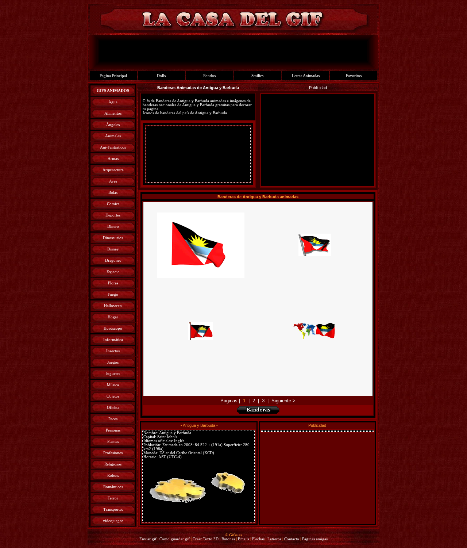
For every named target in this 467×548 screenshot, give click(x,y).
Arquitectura (113, 170)
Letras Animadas (306, 76)
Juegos (113, 362)
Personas (113, 430)
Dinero (113, 227)
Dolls (161, 76)
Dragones (113, 260)
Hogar (113, 317)
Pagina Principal (113, 76)
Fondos (209, 76)
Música (113, 385)
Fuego (113, 294)
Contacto (291, 539)
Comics (113, 204)
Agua (112, 102)
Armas (113, 159)
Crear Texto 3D (206, 539)
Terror (113, 498)
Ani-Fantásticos (113, 147)
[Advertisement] (198, 154)
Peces (112, 419)
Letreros (274, 539)
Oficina (113, 408)
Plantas (113, 442)
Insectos (113, 351)
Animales (113, 136)
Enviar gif (148, 539)
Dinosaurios (113, 238)
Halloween (113, 306)
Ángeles (113, 125)
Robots (113, 476)
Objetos (113, 396)
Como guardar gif (174, 539)
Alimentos (112, 113)
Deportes (112, 215)
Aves (113, 181)
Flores (113, 283)
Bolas (112, 193)
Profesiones (113, 453)
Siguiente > (283, 400)
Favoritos (354, 76)
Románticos (113, 487)
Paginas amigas (315, 539)
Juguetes (113, 374)
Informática (113, 340)
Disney (113, 249)
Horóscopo (113, 328)
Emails (243, 539)
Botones (228, 539)
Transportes (113, 509)
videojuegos (113, 521)
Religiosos (112, 464)
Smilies (257, 76)
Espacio (113, 272)
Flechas (258, 539)
